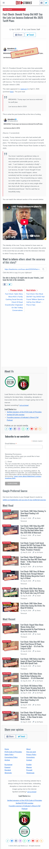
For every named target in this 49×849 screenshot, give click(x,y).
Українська (30, 773)
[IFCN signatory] (24, 819)
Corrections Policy (11, 757)
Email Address (11, 443)
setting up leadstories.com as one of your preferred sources (24, 500)
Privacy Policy (31, 754)
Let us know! (24, 405)
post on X (24, 89)
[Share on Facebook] (5, 284)
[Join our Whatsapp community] (23, 429)
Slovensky (8, 773)
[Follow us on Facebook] (15, 429)
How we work (31, 752)
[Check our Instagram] (19, 429)
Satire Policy (9, 754)
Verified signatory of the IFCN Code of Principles (24, 412)
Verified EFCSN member (15, 415)
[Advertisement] (24, 339)
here (11, 92)
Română (8, 770)
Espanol (7, 767)
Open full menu (3, 2)
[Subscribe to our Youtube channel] (32, 429)
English (29, 764)
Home (7, 749)
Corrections (30, 757)
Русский (29, 770)
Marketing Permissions (13, 454)
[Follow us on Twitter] (27, 429)
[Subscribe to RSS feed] (40, 429)
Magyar (29, 767)
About (28, 749)
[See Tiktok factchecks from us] (6, 429)
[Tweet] (46, 3)
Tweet (31, 34)
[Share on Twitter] (10, 284)
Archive (7, 760)
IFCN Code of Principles (13, 752)
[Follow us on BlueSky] (10, 429)
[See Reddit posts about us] (36, 429)
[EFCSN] (24, 831)
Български (8, 764)
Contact (29, 760)
